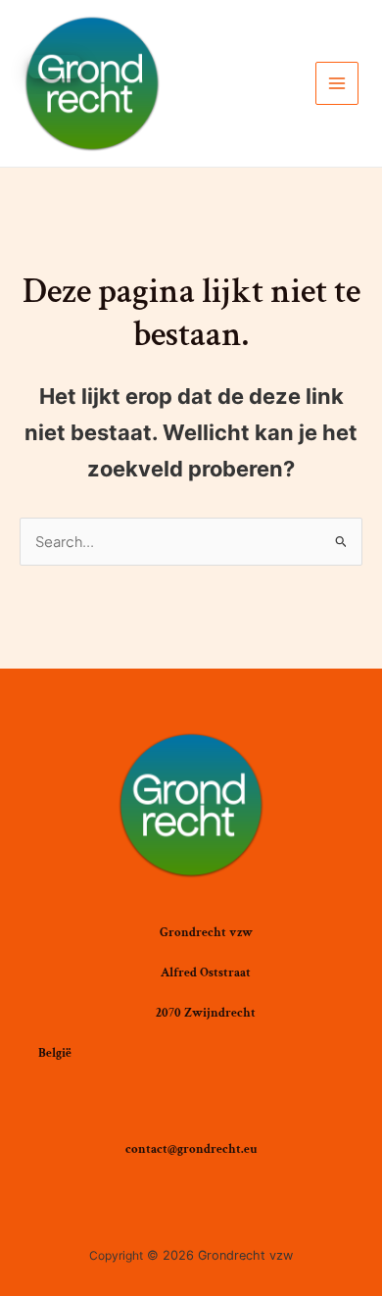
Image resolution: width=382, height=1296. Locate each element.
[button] (54, 66)
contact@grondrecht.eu (191, 1149)
